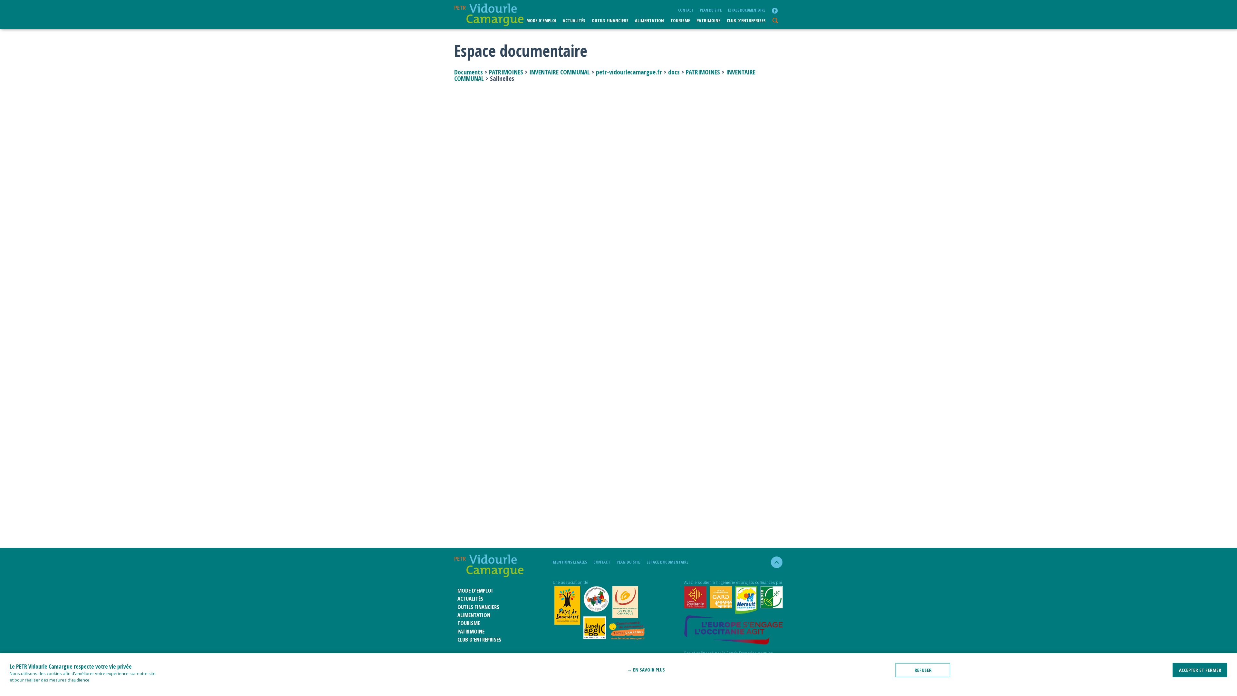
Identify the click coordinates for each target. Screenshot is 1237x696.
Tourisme (680, 20)
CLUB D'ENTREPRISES (746, 20)
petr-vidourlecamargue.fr (629, 72)
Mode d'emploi (541, 20)
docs (674, 72)
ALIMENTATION (649, 20)
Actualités (574, 20)
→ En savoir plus (646, 669)
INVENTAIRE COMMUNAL (559, 72)
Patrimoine (708, 20)
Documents (469, 72)
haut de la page (774, 562)
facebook (775, 10)
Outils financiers (610, 20)
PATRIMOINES (506, 72)
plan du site (711, 10)
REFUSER (923, 670)
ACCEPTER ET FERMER (1200, 670)
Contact (686, 10)
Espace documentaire (746, 10)
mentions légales (570, 562)
